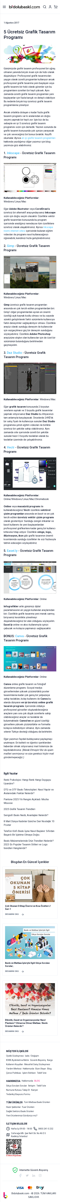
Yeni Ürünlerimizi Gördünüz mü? (21, 1115)
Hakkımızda (28, 1068)
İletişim (31, 1085)
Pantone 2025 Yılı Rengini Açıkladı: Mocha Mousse (26, 801)
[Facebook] (20, 1175)
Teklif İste (41, 1073)
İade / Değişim (32, 1056)
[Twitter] (27, 1175)
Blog (49, 1068)
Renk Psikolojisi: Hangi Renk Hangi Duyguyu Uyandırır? (27, 781)
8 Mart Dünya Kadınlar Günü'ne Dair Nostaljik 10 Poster (29, 823)
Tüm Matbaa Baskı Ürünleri (37, 1102)
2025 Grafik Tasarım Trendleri (19, 809)
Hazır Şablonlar (13, 1107)
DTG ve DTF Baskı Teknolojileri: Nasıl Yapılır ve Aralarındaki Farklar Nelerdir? (29, 791)
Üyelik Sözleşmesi (15, 1056)
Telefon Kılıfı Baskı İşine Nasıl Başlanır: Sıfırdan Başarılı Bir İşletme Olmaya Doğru (29, 833)
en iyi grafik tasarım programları (38, 138)
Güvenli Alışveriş (38, 1060)
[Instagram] (40, 1175)
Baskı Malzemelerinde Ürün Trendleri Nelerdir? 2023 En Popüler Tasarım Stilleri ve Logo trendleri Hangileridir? (29, 844)
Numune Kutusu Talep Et (18, 1090)
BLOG (37, 1081)
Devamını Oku (12, 914)
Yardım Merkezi (14, 1068)
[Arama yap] (44, 7)
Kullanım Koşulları (14, 1064)
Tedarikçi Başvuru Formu (18, 1094)
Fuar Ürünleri (28, 1107)
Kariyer (34, 1090)
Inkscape (13, 153)
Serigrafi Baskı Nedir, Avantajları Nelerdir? (26, 815)
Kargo (50, 1060)
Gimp (10, 246)
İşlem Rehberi (29, 1073)
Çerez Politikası (13, 1073)
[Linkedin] (33, 1175)
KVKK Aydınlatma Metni (17, 1060)
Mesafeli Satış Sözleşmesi (37, 1064)
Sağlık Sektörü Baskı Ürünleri (20, 1111)
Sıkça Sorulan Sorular (16, 1085)
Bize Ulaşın (40, 1068)
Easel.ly (12, 551)
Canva (19, 636)
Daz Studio (14, 353)
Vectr (10, 447)
